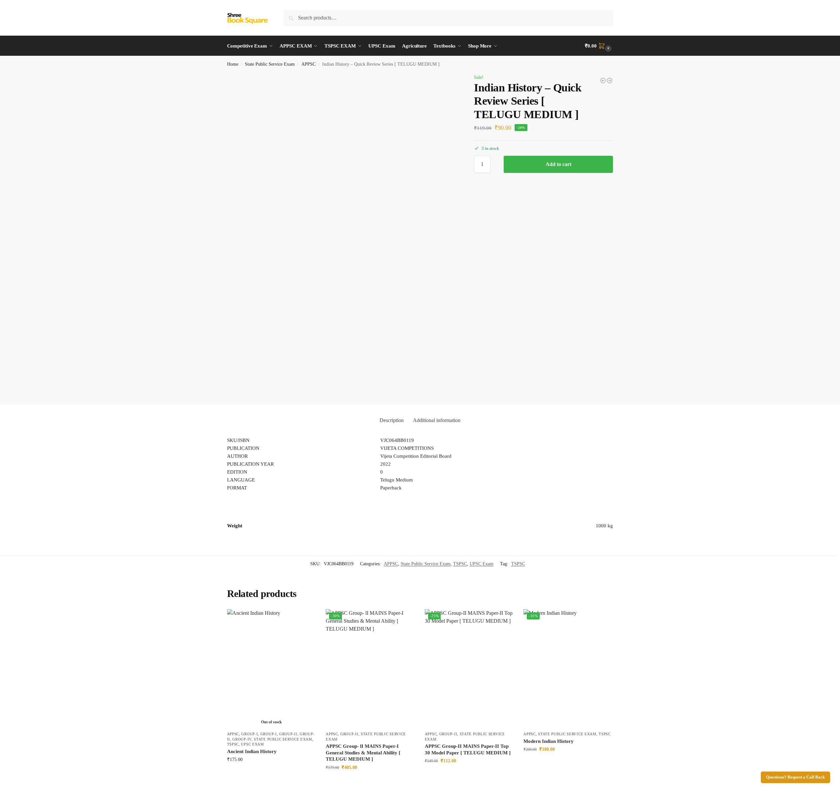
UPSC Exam (481, 563)
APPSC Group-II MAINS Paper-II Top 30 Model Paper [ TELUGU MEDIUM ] (468, 749)
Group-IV (242, 739)
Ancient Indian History (252, 751)
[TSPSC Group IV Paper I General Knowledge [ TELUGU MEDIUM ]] (603, 80)
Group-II (288, 734)
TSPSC (460, 563)
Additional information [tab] (436, 420)
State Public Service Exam (270, 64)
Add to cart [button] (370, 781)
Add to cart (558, 164)
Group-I (249, 734)
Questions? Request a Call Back (795, 777)
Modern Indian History (548, 741)
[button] (599, 46)
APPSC (308, 64)
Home (232, 64)
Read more (271, 773)
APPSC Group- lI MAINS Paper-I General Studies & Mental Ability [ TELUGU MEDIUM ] (363, 752)
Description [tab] (392, 420)
